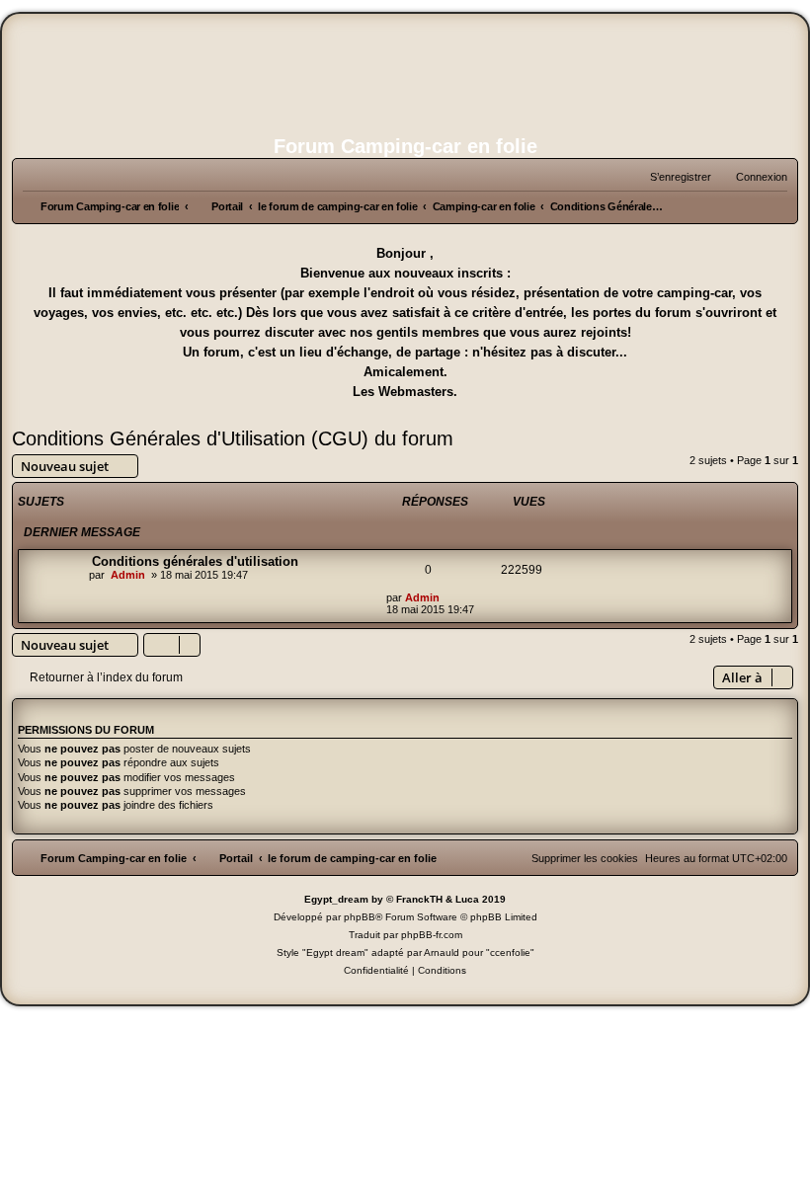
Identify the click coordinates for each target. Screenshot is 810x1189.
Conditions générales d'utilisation (195, 561)
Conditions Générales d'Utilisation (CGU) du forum (232, 438)
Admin (128, 575)
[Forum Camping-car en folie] (405, 72)
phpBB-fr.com (431, 934)
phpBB (359, 917)
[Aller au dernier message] (449, 597)
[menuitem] (752, 177)
